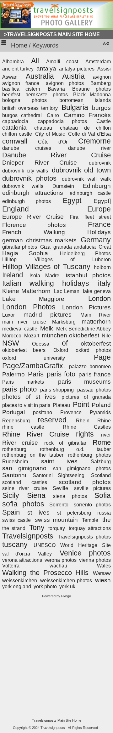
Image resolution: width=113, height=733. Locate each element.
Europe (99, 209)
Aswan (10, 77)
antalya (46, 68)
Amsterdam (98, 61)
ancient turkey (18, 68)
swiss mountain (56, 519)
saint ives (59, 461)
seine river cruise (24, 488)
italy (104, 283)
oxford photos (93, 350)
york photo (45, 586)
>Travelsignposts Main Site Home (52, 34)
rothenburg (14, 449)
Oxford (60, 350)
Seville (60, 488)
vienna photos (95, 560)
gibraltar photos (19, 247)
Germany (96, 240)
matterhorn (96, 321)
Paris (36, 374)
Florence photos (34, 225)
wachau (58, 565)
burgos (101, 107)
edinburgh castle (90, 193)
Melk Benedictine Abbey (83, 328)
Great (105, 247)
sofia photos (23, 504)
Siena (36, 495)
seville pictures (92, 488)
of (65, 343)
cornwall (14, 141)
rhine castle (23, 427)
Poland (101, 405)
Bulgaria (75, 107)
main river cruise (24, 321)
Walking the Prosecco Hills (45, 573)
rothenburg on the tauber (32, 455)
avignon (102, 77)
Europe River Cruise (33, 216)
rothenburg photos (89, 455)
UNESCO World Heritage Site (72, 545)
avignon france (20, 83)
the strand (13, 528)
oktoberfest (96, 343)
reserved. (53, 420)
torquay (56, 528)
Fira (74, 217)
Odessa (40, 344)
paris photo (19, 389)
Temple (90, 520)
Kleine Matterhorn (26, 291)
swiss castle (16, 520)
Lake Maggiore (33, 299)
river (106, 434)
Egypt (72, 200)
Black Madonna (92, 94)
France (99, 224)
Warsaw (102, 573)
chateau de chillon (85, 128)
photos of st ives (29, 396)
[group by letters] (105, 44)
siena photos (70, 496)
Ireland (12, 275)
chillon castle (17, 134)
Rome (102, 442)
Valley (45, 553)
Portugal (13, 412)
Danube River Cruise (56, 155)
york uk (67, 586)
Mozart (31, 335)
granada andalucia (74, 247)
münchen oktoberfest (70, 335)
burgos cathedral (22, 115)
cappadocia (15, 121)
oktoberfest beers (24, 350)
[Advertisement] (56, 658)
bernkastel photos (46, 94)
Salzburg (101, 461)
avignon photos (65, 83)
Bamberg (100, 83)
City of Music (50, 134)
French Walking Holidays (56, 232)
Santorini (14, 475)
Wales (104, 565)
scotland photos (85, 482)
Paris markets (23, 382)
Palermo (13, 374)
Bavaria (56, 89)
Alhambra (13, 61)
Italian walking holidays (45, 283)
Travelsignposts (27, 536)
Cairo (53, 115)
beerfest (11, 94)
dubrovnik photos (29, 178)
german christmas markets (39, 240)
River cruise (20, 442)
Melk (46, 328)
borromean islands (85, 100)
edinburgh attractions (32, 192)
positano (42, 412)
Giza (45, 247)
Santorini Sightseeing (59, 475)
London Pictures (86, 307)
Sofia (102, 495)
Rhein (82, 420)
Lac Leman (66, 291)
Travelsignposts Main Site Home (56, 720)
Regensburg (16, 420)
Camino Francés (87, 115)
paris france (94, 374)
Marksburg (64, 321)
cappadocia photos (62, 121)
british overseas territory (30, 108)
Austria (73, 76)
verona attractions (22, 560)
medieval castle (19, 328)
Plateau (61, 405)
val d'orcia (16, 553)
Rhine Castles (87, 427)
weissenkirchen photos (66, 580)
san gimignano (24, 468)
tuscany (15, 544)
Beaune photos (91, 89)
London (99, 298)
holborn (102, 267)
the (106, 519)
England (15, 209)
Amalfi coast (62, 61)
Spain (11, 512)
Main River (95, 315)
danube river (89, 148)
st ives (38, 512)
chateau (43, 128)
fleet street (97, 217)
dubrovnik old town (81, 170)
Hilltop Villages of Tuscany (46, 266)
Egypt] (102, 201)
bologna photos (24, 100)
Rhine (104, 420)
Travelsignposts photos (84, 536)
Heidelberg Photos (85, 253)
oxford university (33, 358)
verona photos (61, 560)
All (35, 61)
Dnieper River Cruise (39, 162)
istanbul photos (88, 275)
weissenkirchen (19, 580)
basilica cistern (21, 89)
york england (16, 586)
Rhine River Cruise (35, 434)
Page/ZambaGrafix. (33, 366)
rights (85, 434)
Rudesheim (15, 461)
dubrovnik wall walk (86, 179)
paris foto (61, 374)
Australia (40, 76)
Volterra (10, 565)
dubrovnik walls (22, 186)
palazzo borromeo (90, 366)
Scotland (101, 475)
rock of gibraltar (65, 443)
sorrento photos (92, 504)
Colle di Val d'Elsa (89, 134)
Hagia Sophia (25, 253)
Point (81, 404)
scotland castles (24, 482)
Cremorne (94, 141)
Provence (71, 412)
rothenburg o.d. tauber (75, 449)
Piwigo (66, 596)
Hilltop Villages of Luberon (56, 259)
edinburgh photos (26, 201)
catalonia (14, 127)
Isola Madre (45, 275)
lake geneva (97, 291)
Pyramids (100, 412)
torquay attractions (90, 528)
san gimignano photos (82, 468)
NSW (10, 343)
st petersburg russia (84, 513)
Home (19, 45)
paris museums (84, 381)
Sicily (10, 495)
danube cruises (26, 148)
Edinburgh (97, 186)
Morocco (11, 335)
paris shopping (57, 389)
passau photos (94, 389)
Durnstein (63, 186)
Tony (37, 527)
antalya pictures (76, 68)
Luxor (8, 315)
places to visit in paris (26, 405)
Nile (106, 335)
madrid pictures (47, 314)
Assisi (104, 68)
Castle (103, 121)
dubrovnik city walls (25, 170)
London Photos (29, 307)
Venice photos (85, 553)
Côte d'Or (52, 141)
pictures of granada (86, 397)
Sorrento (58, 504)
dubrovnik (100, 163)
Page (102, 357)
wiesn (103, 580)
